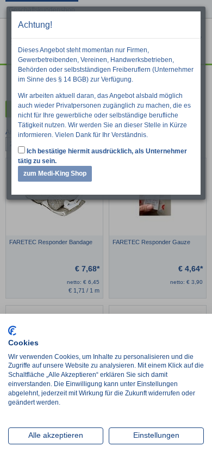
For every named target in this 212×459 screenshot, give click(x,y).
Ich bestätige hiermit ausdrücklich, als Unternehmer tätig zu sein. (102, 156)
